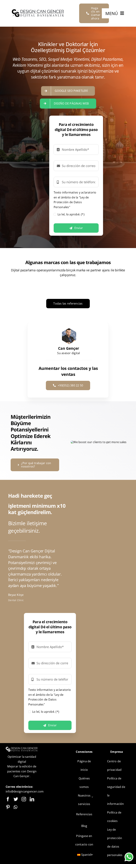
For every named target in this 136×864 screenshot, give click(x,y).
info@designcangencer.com (25, 791)
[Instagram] (24, 799)
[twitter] (16, 799)
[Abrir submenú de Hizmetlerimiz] (92, 797)
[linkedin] (32, 799)
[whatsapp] (15, 807)
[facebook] (8, 799)
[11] (38, 11)
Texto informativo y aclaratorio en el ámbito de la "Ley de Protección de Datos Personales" (75, 199)
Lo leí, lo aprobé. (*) (71, 214)
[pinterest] (8, 807)
